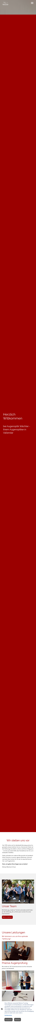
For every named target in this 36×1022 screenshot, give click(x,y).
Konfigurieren (8, 1015)
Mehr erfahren (7, 917)
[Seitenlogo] (5, 3)
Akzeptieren (8, 1019)
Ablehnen (17, 1019)
